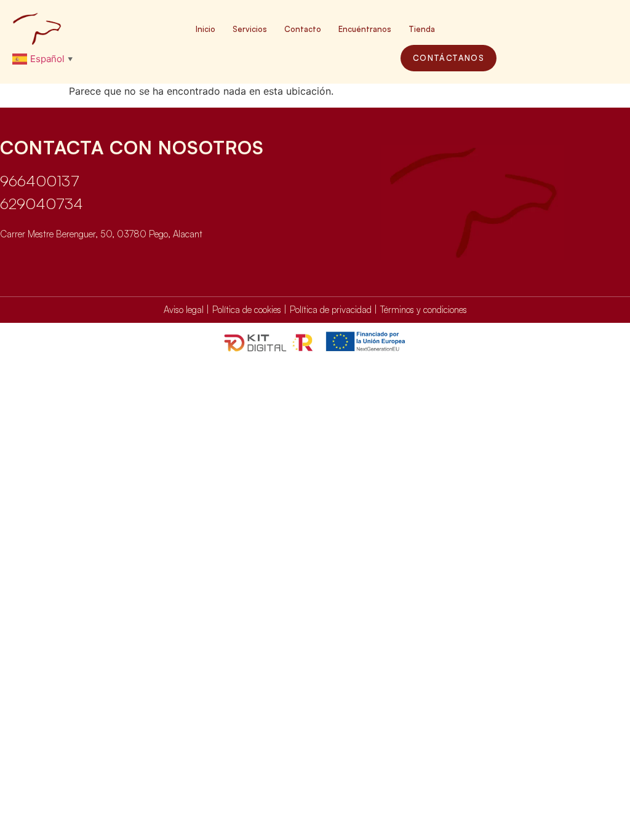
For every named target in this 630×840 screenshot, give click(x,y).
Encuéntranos (364, 29)
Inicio (205, 29)
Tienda (422, 29)
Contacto (302, 29)
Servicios (250, 29)
